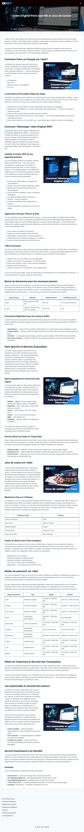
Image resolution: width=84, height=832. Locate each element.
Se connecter (27, 261)
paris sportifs (18, 350)
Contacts (5, 810)
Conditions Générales (9, 801)
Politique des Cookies (9, 804)
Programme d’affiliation (9, 807)
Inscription (58, 107)
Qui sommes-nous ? (8, 799)
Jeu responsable (7, 815)
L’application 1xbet (11, 130)
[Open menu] (80, 3)
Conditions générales (9, 813)
